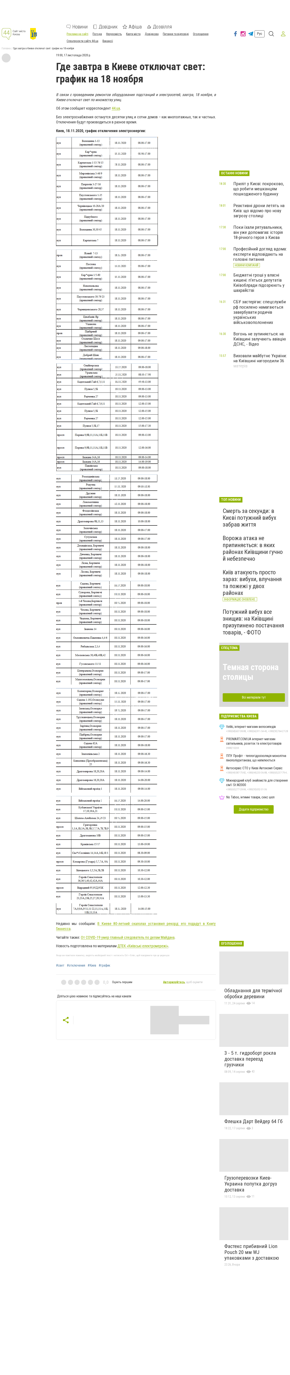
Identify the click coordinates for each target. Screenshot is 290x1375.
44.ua (116, 108)
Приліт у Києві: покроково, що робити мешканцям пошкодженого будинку (258, 188)
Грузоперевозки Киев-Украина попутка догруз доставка (250, 1184)
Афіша (135, 27)
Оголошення (200, 34)
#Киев (92, 965)
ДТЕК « (142, 946)
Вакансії (108, 41)
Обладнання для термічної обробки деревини (253, 993)
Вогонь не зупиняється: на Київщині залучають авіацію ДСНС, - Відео (259, 339)
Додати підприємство (254, 809)
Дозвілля (162, 27)
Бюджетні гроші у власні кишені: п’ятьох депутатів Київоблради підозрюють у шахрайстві (258, 282)
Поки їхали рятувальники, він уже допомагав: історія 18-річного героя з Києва (258, 232)
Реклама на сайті (77, 34)
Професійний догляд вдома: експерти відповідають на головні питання (260, 254)
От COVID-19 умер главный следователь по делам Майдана (128, 937)
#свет (60, 965)
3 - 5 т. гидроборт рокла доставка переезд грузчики (250, 1059)
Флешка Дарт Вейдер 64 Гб (253, 1121)
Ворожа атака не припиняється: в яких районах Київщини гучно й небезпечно (253, 548)
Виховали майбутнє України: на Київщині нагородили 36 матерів (260, 360)
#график (104, 965)
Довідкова (152, 34)
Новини (80, 27)
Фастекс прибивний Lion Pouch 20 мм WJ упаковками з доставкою (251, 1252)
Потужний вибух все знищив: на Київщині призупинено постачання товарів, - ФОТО (253, 622)
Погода (97, 34)
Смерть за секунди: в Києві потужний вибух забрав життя (249, 517)
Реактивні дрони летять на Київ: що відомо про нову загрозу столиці (258, 210)
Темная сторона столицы (251, 672)
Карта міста (133, 34)
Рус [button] (259, 34)
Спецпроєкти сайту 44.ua (82, 41)
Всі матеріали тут (254, 697)
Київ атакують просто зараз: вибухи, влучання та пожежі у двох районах (252, 582)
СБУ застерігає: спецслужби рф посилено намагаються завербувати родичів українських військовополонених (259, 312)
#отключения (76, 965)
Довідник (108, 27)
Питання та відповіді (176, 34)
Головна (6, 48)
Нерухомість (114, 34)
